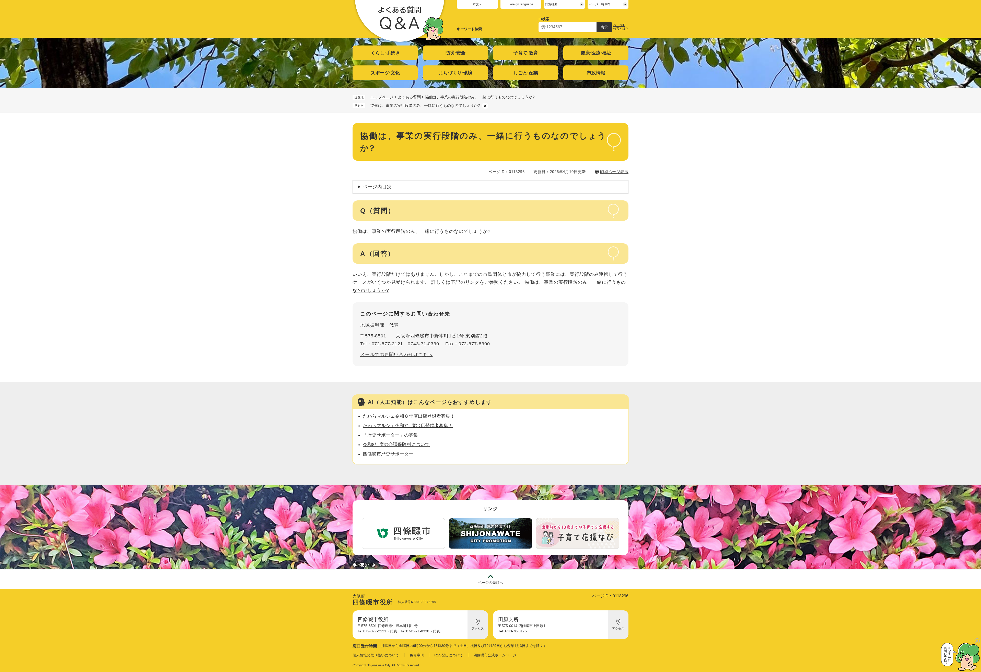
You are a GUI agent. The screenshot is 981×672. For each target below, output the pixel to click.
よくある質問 (409, 97)
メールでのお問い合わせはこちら (396, 354)
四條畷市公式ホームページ (494, 655)
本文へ (477, 4)
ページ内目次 (377, 186)
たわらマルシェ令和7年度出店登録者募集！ (408, 425)
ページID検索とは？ (620, 26)
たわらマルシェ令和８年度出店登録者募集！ (409, 416)
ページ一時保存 (599, 4)
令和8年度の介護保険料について (396, 444)
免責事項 (417, 655)
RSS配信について (448, 655)
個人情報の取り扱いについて (376, 655)
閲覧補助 (551, 4)
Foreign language (520, 4)
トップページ (381, 97)
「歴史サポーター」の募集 (390, 435)
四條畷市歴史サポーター (388, 454)
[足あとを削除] (485, 106)
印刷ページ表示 (614, 171)
